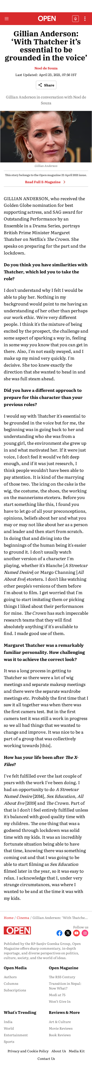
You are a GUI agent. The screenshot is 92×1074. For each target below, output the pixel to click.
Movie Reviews (60, 1028)
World (9, 1028)
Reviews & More (64, 1012)
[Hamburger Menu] (6, 18)
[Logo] (46, 18)
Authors (10, 976)
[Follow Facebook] (59, 933)
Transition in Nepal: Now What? (65, 985)
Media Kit (77, 1051)
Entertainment (16, 1034)
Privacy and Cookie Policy (28, 1051)
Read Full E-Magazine (43, 181)
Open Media (15, 967)
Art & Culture (60, 1021)
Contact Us (46, 1058)
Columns (11, 983)
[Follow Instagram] (85, 933)
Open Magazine (63, 967)
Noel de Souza (46, 68)
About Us (58, 1051)
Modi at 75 (57, 994)
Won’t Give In (60, 1001)
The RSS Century (62, 976)
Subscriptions (15, 990)
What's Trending (20, 1012)
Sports (9, 1041)
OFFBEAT (75, 18)
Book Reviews (60, 1034)
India (8, 1021)
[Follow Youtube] (76, 933)
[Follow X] (68, 933)
